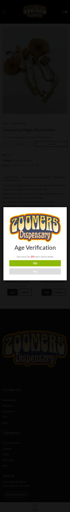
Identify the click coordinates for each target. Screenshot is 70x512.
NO (35, 271)
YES (35, 263)
